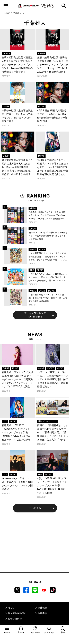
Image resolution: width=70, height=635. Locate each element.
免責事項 (42, 613)
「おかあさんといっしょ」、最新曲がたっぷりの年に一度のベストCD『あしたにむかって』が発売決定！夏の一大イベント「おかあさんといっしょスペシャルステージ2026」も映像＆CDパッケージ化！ (48, 277)
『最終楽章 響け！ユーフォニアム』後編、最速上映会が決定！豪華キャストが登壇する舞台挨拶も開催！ (48, 297)
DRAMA (6, 53)
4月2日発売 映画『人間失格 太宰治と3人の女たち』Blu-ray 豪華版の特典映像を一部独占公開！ (52, 116)
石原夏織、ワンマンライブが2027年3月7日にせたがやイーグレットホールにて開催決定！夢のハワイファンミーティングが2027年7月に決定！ (17, 379)
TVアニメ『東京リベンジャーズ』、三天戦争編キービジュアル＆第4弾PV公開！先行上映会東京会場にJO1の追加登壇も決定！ (52, 379)
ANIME (33, 249)
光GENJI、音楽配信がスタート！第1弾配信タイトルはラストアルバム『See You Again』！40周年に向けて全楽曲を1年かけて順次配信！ (47, 216)
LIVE (5, 421)
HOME (7, 13)
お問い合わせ (15, 618)
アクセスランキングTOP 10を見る (35, 315)
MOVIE (6, 106)
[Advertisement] (35, 544)
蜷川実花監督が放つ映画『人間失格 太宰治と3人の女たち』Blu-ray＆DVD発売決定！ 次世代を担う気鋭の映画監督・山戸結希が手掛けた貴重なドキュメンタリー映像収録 (17, 167)
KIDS (32, 270)
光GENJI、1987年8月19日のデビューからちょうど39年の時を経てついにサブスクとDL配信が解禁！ (48, 235)
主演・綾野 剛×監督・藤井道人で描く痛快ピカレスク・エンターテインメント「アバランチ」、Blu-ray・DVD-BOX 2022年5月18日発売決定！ (52, 64)
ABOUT (11, 607)
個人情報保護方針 (17, 613)
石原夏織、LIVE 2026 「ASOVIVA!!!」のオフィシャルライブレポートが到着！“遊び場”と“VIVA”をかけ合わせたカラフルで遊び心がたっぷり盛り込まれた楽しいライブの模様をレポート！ (17, 432)
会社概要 (42, 607)
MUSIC (33, 208)
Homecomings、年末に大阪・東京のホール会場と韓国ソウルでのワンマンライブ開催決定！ (17, 483)
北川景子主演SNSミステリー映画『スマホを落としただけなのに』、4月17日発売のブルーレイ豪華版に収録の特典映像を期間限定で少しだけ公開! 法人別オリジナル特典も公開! (52, 167)
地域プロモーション (47, 421)
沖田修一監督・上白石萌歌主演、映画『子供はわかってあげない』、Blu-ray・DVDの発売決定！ (17, 116)
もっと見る (35, 508)
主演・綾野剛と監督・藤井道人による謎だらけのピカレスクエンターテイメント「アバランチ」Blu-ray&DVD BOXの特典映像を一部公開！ (17, 64)
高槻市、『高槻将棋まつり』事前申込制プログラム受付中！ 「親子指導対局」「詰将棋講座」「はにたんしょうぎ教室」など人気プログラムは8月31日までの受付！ (52, 432)
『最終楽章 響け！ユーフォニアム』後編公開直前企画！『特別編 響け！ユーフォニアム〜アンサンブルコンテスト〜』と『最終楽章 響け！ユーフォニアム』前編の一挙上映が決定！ (47, 257)
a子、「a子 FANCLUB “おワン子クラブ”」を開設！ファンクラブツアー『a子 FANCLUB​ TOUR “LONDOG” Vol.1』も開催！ (52, 485)
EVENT (42, 291)
